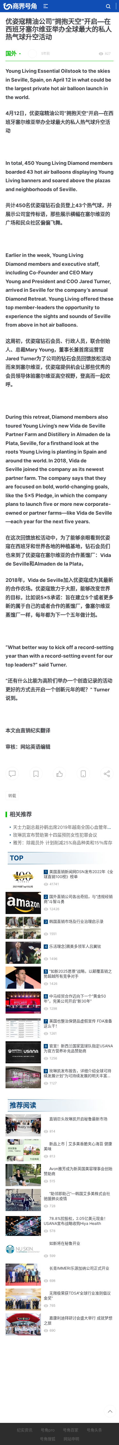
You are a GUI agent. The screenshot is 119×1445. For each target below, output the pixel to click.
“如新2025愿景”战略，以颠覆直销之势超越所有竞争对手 (78, 973)
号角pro (48, 1430)
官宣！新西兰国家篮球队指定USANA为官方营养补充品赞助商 (78, 1048)
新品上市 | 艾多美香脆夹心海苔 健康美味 (78, 1146)
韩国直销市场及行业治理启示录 (76, 921)
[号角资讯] (20, 6)
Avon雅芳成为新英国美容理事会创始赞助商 (78, 1171)
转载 (12, 795)
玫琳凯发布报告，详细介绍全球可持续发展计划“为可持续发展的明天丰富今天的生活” (77, 1073)
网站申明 (71, 1438)
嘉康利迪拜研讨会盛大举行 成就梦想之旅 (78, 1320)
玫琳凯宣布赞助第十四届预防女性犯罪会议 (55, 835)
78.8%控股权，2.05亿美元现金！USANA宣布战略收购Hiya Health (76, 1221)
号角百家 (70, 1430)
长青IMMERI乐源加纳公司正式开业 (79, 1268)
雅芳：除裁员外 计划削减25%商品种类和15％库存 (62, 842)
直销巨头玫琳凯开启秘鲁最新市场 (78, 1118)
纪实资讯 (24, 1430)
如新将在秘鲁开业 (64, 1243)
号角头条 (94, 1430)
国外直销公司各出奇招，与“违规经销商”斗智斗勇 (78, 899)
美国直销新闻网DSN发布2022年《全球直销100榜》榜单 (78, 874)
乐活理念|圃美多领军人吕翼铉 (75, 946)
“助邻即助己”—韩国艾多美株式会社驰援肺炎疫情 (77, 1196)
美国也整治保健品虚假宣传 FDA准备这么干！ (78, 1023)
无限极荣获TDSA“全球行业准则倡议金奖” (77, 1295)
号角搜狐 (47, 1438)
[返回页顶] (110, 1411)
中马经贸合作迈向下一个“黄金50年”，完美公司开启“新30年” (75, 998)
